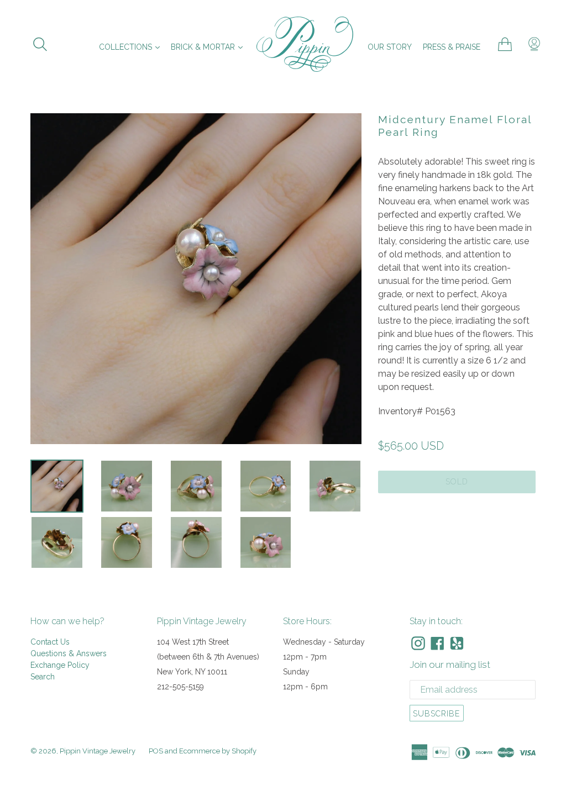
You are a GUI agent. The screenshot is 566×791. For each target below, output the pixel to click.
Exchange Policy (60, 665)
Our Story (390, 47)
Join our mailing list (450, 664)
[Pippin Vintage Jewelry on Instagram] (418, 643)
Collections (132, 46)
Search (42, 676)
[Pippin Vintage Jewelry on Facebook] (437, 643)
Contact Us (50, 641)
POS (156, 751)
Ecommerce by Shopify (217, 751)
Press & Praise (451, 47)
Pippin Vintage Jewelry (97, 751)
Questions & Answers (68, 653)
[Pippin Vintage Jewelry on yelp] (456, 643)
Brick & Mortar (209, 46)
